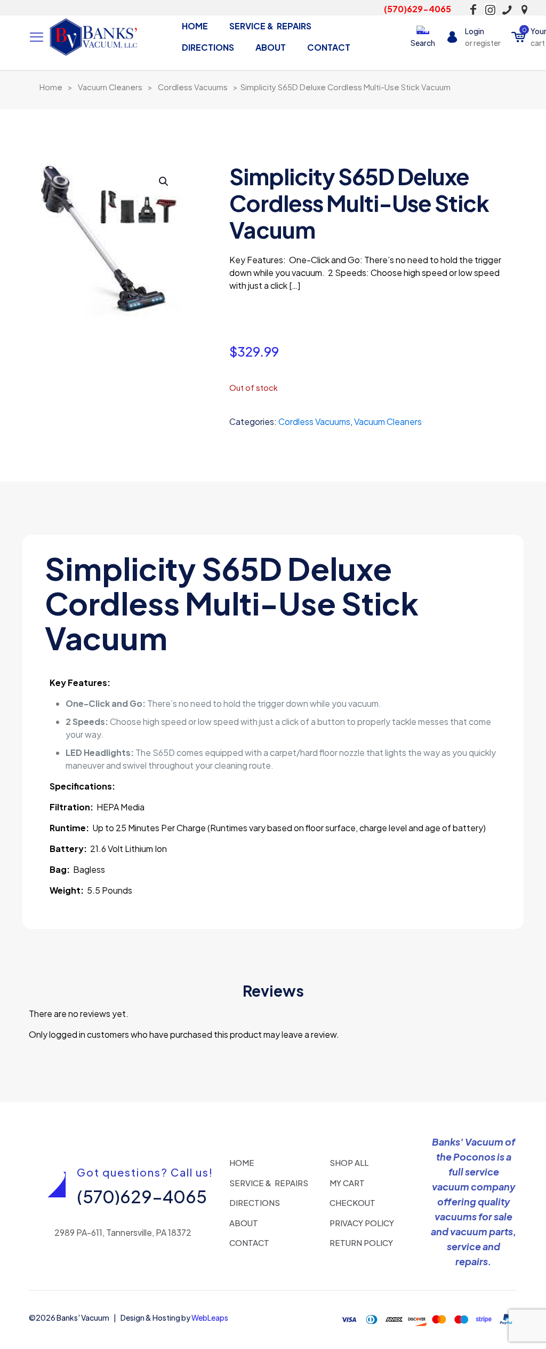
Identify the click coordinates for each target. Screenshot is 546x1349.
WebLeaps (209, 1317)
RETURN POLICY (361, 1242)
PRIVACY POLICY (362, 1223)
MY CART (347, 1183)
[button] (164, 181)
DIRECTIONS (254, 1202)
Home (50, 87)
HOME (241, 1162)
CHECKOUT (352, 1202)
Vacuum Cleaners (110, 87)
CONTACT (249, 1242)
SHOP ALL (349, 1162)
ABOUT (243, 1223)
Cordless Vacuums (193, 87)
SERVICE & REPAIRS (268, 1183)
